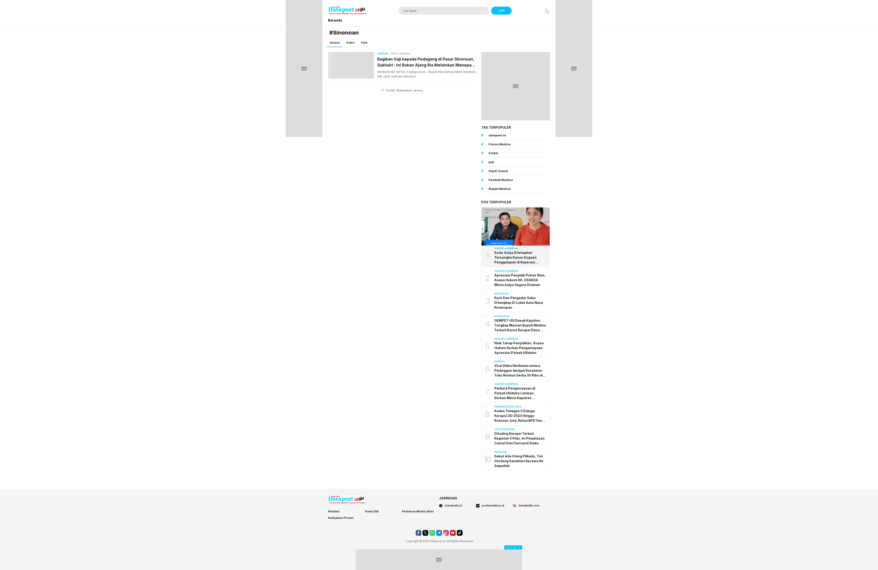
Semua (335, 42)
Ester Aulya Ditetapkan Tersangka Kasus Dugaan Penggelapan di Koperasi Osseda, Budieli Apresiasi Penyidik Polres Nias (515, 258)
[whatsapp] (432, 533)
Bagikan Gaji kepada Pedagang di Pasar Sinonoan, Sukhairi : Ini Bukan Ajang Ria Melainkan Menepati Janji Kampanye (425, 62)
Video (350, 42)
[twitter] (425, 533)
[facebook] (418, 533)
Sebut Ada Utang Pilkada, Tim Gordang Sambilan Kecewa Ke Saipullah (518, 461)
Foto (364, 42)
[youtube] (453, 533)
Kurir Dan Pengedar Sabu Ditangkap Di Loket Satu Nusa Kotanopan (518, 302)
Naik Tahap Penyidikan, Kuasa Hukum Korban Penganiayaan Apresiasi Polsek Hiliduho (519, 348)
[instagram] (446, 533)
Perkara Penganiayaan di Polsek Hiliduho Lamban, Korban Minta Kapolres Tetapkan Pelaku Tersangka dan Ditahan (520, 393)
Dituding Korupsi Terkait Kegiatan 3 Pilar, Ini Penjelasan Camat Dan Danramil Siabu (519, 438)
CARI (501, 10)
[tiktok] (460, 533)
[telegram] (439, 533)
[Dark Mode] (547, 11)
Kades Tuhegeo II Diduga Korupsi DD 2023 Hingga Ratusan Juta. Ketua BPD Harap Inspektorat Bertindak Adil (520, 416)
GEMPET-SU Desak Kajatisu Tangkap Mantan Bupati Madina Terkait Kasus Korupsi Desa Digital (520, 325)
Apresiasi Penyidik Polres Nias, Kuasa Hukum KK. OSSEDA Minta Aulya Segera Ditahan (520, 280)
